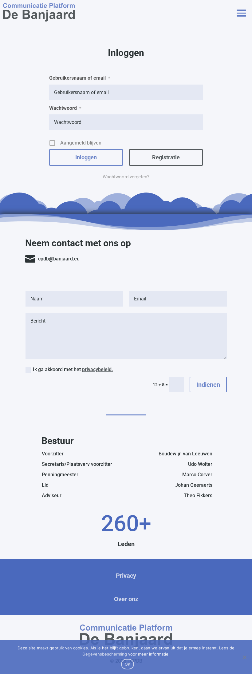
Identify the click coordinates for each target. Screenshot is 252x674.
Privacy (126, 575)
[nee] (244, 657)
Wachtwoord (65, 108)
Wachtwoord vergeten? (126, 177)
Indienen (208, 384)
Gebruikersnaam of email (79, 78)
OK (128, 664)
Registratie (166, 157)
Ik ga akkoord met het (73, 369)
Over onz (126, 599)
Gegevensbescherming (104, 654)
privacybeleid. (97, 369)
